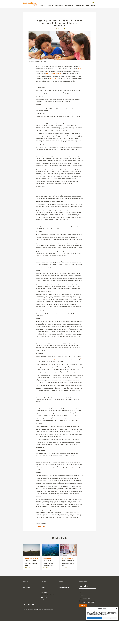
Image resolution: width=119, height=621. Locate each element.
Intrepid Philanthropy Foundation (53, 73)
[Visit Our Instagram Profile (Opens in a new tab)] (92, 2)
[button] (116, 608)
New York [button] (25, 585)
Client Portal (44, 592)
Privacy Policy (44, 597)
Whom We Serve (59, 5)
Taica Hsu (80, 69)
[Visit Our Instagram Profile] (29, 604)
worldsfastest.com (49, 609)
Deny (110, 618)
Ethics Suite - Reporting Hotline (48, 594)
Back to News (32, 17)
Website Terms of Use (46, 599)
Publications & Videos (64, 585)
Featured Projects (69, 5)
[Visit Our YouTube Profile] (33, 604)
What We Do (50, 5)
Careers (93, 5)
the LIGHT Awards (53, 78)
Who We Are (42, 5)
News (87, 5)
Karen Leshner (49, 69)
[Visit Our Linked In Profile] (24, 604)
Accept (94, 618)
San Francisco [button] (26, 587)
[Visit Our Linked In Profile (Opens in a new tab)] (91, 2)
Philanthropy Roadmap (64, 587)
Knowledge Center (80, 5)
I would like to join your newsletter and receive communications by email (88, 602)
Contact (43, 585)
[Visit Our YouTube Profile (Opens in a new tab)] (94, 2)
